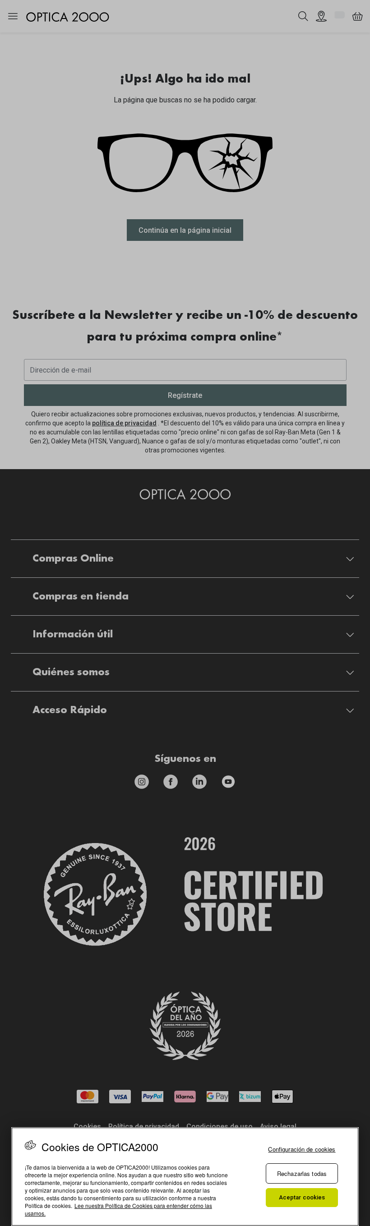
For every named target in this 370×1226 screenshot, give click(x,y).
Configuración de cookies (301, 1149)
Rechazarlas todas (302, 1173)
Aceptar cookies (302, 1197)
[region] (185, 1176)
